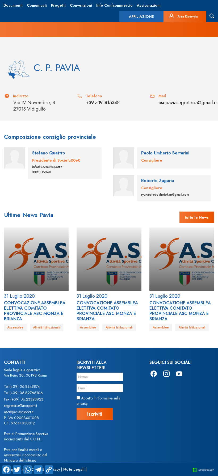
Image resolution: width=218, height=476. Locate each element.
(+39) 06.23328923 (26, 399)
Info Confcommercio (114, 5)
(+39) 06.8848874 (25, 386)
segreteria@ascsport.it (20, 405)
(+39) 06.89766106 (26, 392)
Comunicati (37, 5)
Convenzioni (81, 5)
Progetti (58, 5)
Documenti (13, 5)
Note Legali (74, 469)
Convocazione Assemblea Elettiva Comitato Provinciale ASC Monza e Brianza (34, 311)
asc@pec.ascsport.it (18, 412)
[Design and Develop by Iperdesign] (203, 469)
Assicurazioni (149, 5)
